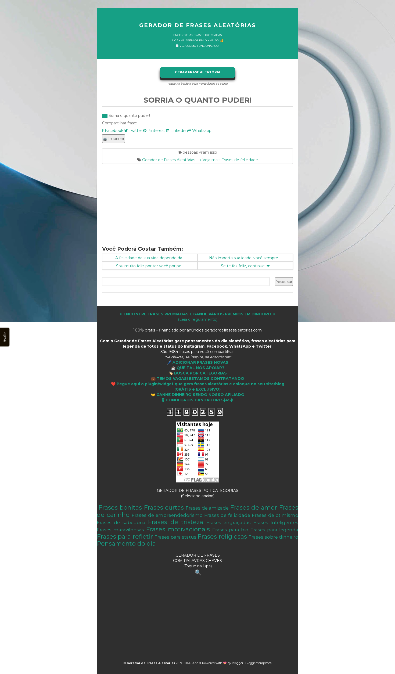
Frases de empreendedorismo (167, 515)
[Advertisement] (197, 201)
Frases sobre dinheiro (273, 537)
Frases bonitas (120, 507)
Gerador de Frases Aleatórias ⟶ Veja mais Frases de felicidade (200, 159)
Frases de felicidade (227, 515)
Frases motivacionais (178, 529)
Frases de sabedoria (121, 522)
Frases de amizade (207, 508)
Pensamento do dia (126, 543)
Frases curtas (164, 507)
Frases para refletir (125, 536)
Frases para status (175, 537)
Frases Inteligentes (275, 522)
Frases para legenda (274, 529)
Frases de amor (253, 507)
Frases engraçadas (228, 522)
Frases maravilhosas (120, 529)
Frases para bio (230, 529)
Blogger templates (258, 663)
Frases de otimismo (275, 515)
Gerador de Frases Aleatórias (197, 25)
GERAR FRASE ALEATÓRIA (197, 72)
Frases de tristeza (175, 522)
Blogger (238, 663)
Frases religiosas (222, 536)
